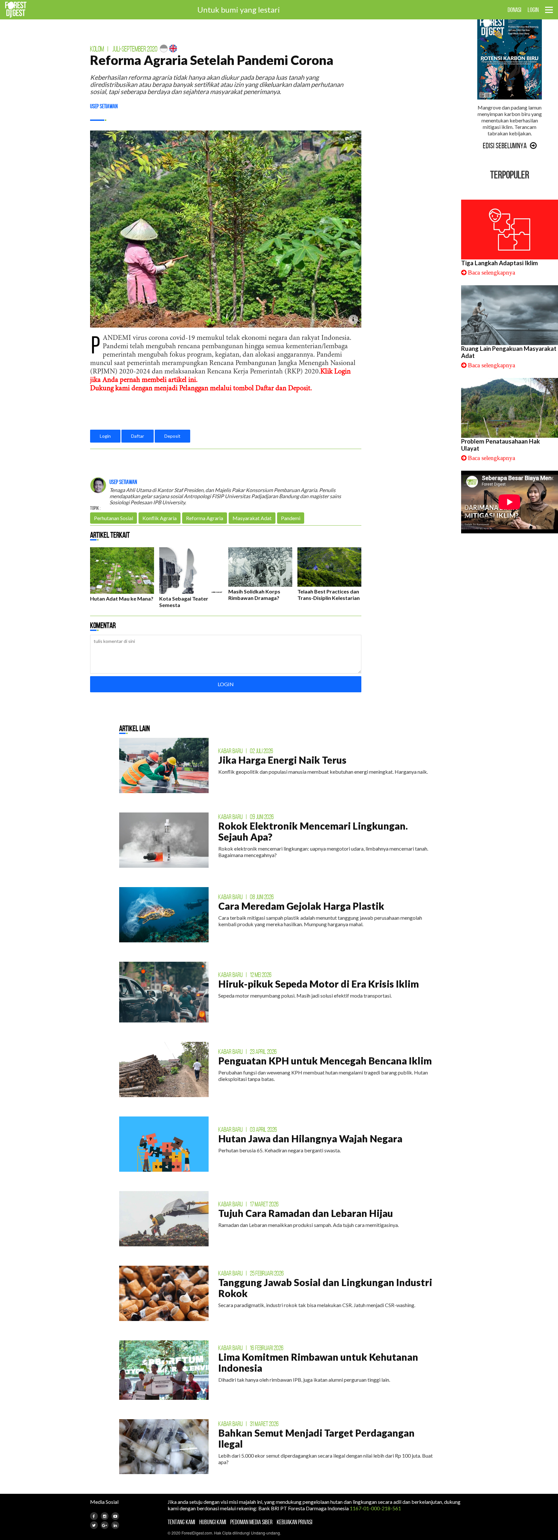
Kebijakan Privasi (294, 1521)
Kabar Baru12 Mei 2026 (245, 974)
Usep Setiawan (104, 106)
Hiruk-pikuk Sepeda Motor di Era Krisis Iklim (318, 984)
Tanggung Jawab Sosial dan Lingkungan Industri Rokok (325, 1287)
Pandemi (290, 518)
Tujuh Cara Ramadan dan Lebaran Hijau (305, 1213)
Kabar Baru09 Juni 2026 (246, 816)
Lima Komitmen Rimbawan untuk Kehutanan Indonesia (318, 1362)
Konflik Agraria (159, 518)
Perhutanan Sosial (113, 518)
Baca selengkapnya (491, 272)
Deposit (172, 436)
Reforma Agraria (204, 518)
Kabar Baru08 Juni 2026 (246, 896)
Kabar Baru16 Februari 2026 (251, 1347)
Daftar (137, 436)
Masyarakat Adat (252, 518)
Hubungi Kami (212, 1521)
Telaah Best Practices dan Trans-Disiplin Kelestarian (328, 594)
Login (105, 436)
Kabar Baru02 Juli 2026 (245, 750)
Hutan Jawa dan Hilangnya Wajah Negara (310, 1138)
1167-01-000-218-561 (375, 1508)
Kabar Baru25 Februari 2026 (251, 1273)
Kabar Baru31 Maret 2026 (248, 1423)
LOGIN (533, 9)
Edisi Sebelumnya (505, 145)
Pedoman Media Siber (251, 1521)
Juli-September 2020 (134, 49)
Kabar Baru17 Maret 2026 (248, 1204)
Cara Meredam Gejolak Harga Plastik (301, 906)
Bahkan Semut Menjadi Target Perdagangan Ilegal (316, 1438)
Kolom (97, 49)
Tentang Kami (181, 1521)
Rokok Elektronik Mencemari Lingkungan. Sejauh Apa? (313, 831)
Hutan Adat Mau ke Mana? (121, 598)
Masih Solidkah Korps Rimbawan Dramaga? (254, 594)
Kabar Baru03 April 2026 (247, 1129)
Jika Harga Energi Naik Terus (282, 760)
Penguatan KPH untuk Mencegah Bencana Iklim (325, 1060)
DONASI (514, 9)
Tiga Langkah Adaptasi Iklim (499, 263)
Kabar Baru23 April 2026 (247, 1051)
